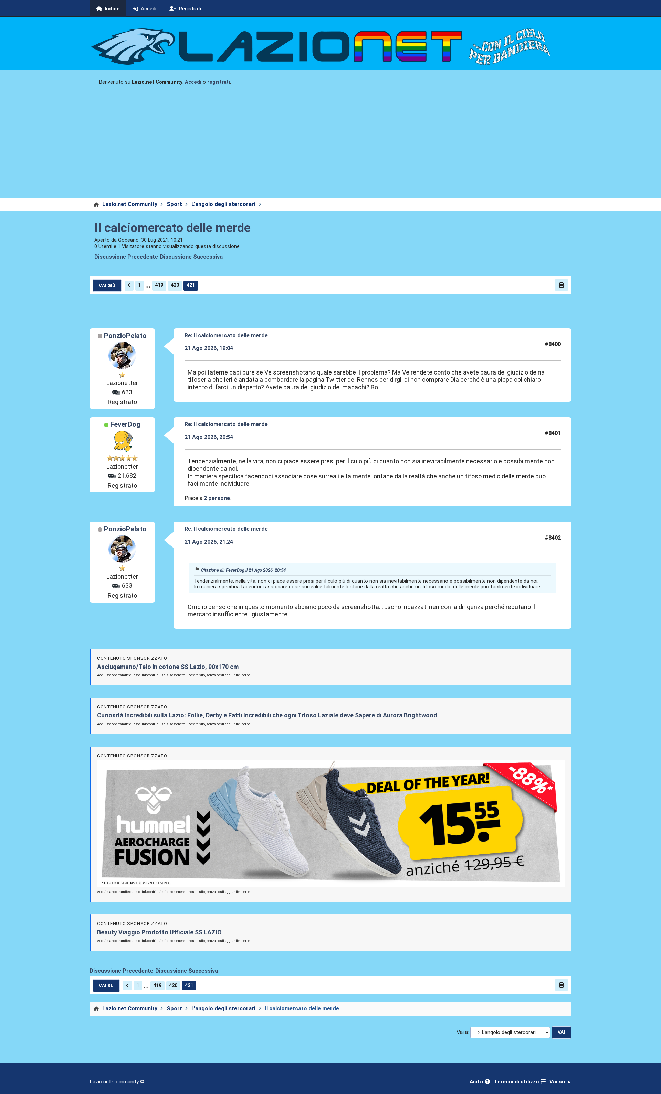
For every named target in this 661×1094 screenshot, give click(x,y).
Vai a (462, 1032)
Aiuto (477, 1082)
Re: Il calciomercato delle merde (226, 335)
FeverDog (125, 424)
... (147, 285)
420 (175, 285)
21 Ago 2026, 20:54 (209, 437)
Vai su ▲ (560, 1082)
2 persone (217, 498)
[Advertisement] (330, 146)
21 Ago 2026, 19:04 (209, 348)
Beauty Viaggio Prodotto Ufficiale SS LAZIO (159, 932)
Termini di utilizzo (517, 1082)
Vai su (106, 985)
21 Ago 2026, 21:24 (209, 542)
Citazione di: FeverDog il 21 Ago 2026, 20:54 (243, 570)
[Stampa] (561, 284)
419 (159, 285)
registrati (218, 82)
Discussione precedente (126, 256)
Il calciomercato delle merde (172, 228)
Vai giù (107, 285)
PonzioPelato (125, 336)
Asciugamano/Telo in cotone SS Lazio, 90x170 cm (168, 666)
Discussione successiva (191, 256)
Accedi (193, 82)
